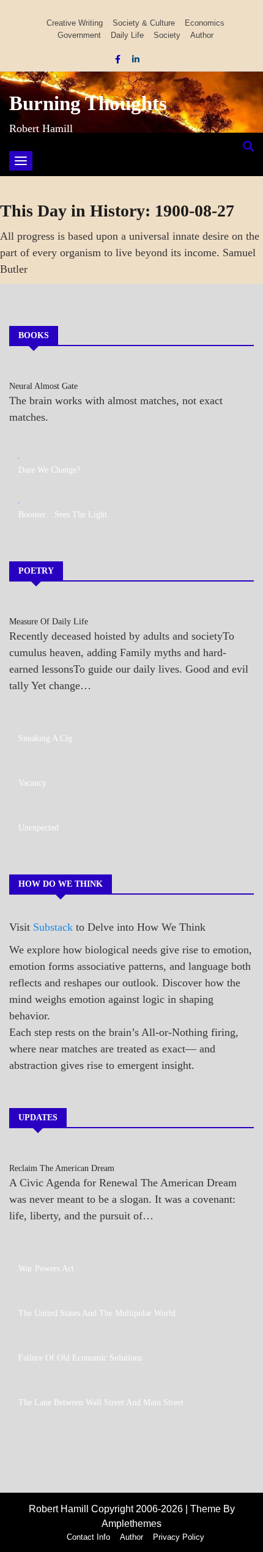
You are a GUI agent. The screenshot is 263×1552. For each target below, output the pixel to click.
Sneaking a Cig (45, 738)
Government (79, 35)
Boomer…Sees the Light (62, 514)
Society (167, 35)
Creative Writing (74, 23)
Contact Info (88, 1537)
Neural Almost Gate (43, 386)
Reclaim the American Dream (61, 1168)
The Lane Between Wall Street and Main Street (100, 1402)
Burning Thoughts (88, 103)
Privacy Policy (178, 1537)
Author (201, 35)
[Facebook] (119, 59)
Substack (53, 927)
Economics (204, 23)
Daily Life (127, 35)
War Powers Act (46, 1268)
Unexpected (38, 827)
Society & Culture (144, 23)
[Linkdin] (135, 59)
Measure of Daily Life (48, 621)
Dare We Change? (49, 470)
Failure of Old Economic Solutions (80, 1357)
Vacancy (32, 783)
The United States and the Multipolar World (97, 1313)
